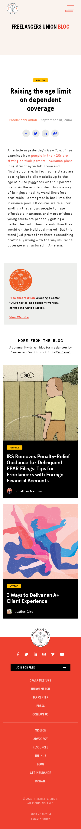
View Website (19, 317)
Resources (40, 747)
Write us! (63, 352)
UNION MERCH (40, 689)
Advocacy (40, 739)
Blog (40, 764)
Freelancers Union (23, 119)
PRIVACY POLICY (40, 819)
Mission (40, 730)
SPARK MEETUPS (40, 680)
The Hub (40, 756)
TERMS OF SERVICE (40, 813)
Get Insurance (40, 773)
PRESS (40, 706)
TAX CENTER (40, 697)
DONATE (40, 781)
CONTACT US (40, 714)
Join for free (25, 667)
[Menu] (69, 8)
